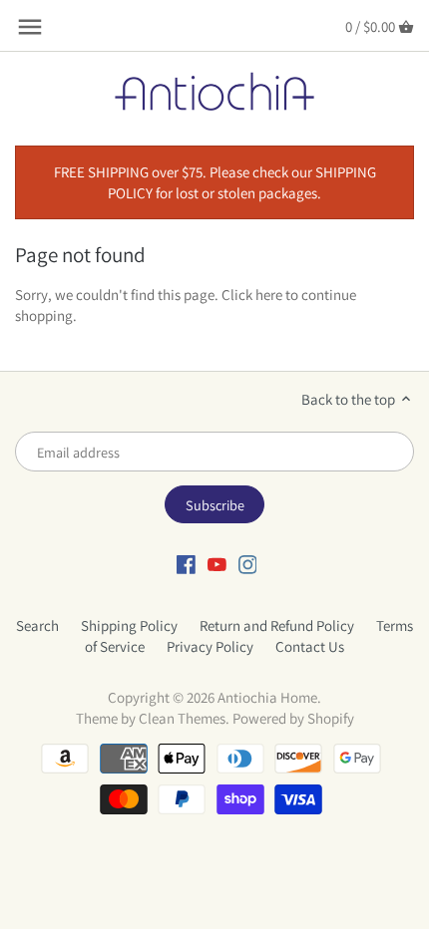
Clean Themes (182, 718)
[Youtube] (217, 563)
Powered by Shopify (293, 718)
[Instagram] (247, 563)
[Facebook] (186, 563)
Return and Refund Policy (277, 625)
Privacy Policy (210, 646)
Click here (251, 294)
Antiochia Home (267, 697)
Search (37, 625)
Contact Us (309, 646)
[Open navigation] (30, 27)
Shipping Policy (129, 625)
